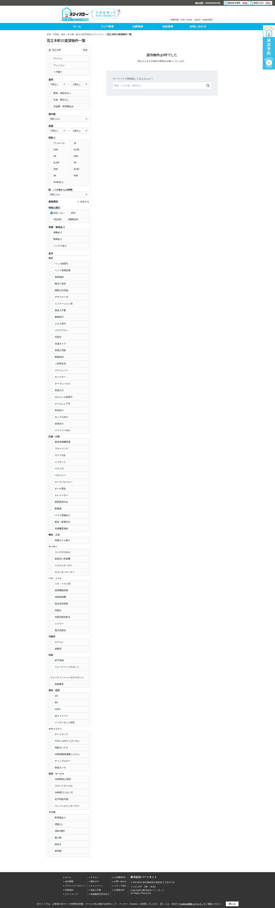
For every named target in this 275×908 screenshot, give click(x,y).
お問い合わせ (120, 881)
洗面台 (58, 610)
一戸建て (57, 72)
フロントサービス (64, 786)
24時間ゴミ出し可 (64, 792)
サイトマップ (71, 894)
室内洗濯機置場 (62, 442)
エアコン (59, 642)
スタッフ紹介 (120, 886)
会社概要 (69, 881)
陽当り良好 (60, 283)
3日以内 (57, 219)
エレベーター (61, 495)
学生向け (59, 410)
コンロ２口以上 (62, 552)
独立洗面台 (60, 630)
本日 (73, 213)
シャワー (59, 623)
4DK (76, 175)
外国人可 (59, 390)
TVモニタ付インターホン (67, 741)
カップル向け (61, 417)
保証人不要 (60, 310)
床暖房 (58, 648)
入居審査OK (119, 877)
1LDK (76, 149)
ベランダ (59, 468)
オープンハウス (62, 383)
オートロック (61, 734)
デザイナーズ (61, 297)
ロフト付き (60, 455)
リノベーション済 (64, 303)
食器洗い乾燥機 (62, 558)
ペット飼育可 (61, 263)
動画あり (57, 239)
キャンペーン (97, 886)
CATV (57, 709)
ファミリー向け (62, 430)
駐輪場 (58, 508)
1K (75, 143)
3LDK (76, 169)
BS (56, 702)
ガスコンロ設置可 (64, 397)
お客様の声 (119, 890)
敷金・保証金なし (62, 93)
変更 (85, 50)
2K (54, 156)
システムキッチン (64, 565)
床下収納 (59, 660)
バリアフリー (61, 330)
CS (56, 696)
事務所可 (59, 317)
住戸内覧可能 (61, 799)
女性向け (59, 423)
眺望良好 (59, 357)
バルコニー (60, 475)
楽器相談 (59, 277)
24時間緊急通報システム (67, 754)
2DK (76, 156)
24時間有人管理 (63, 779)
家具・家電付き (62, 522)
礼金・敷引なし (61, 99)
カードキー (60, 377)
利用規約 (69, 890)
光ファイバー (61, 716)
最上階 (58, 837)
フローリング (61, 448)
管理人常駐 (60, 350)
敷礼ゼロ (95, 881)
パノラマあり (60, 245)
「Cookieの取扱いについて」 (190, 904)
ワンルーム (59, 143)
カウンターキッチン (65, 572)
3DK (55, 169)
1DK (55, 149)
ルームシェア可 (62, 403)
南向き (58, 844)
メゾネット (60, 462)
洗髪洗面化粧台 (62, 617)
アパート (57, 58)
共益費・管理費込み (63, 106)
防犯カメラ (60, 767)
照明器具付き (61, 502)
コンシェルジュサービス (67, 806)
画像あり (57, 232)
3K (75, 162)
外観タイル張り (62, 540)
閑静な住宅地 (61, 290)
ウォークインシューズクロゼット (67, 677)
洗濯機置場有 (61, 528)
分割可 (58, 337)
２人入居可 (60, 323)
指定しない (59, 213)
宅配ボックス (61, 747)
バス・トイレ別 (62, 583)
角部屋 (58, 851)
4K (54, 175)
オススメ (95, 877)
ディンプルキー (62, 761)
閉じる (232, 904)
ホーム (68, 877)
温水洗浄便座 (61, 603)
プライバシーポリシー (75, 886)
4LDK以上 (58, 182)
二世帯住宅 (60, 363)
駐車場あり (60, 817)
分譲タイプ (60, 343)
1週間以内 (73, 219)
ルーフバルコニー (64, 482)
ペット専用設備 (62, 270)
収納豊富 (59, 684)
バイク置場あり (62, 515)
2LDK (56, 162)
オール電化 (60, 488)
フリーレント (61, 370)
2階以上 (59, 824)
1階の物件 (60, 831)
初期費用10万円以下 (100, 894)
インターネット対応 (65, 722)
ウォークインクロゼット (67, 667)
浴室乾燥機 (60, 597)
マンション (59, 65)
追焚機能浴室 (61, 590)
